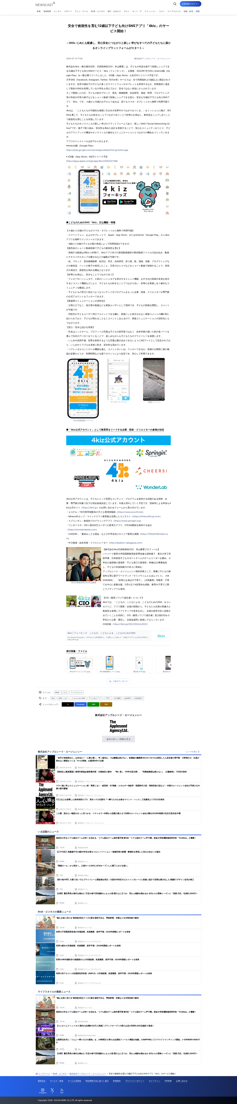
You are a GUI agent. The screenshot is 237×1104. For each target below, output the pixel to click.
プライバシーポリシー (134, 1081)
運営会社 (42, 1081)
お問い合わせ (181, 1081)
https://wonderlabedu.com (82, 529)
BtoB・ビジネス (98, 11)
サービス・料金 (56, 1081)
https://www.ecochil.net (130, 512)
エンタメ (57, 11)
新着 (39, 11)
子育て (108, 698)
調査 (198, 11)
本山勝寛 (117, 698)
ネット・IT (137, 11)
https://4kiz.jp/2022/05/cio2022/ (130, 624)
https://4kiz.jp (89, 507)
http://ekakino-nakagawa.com (125, 542)
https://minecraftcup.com (146, 516)
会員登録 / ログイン (190, 4)
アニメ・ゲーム (81, 11)
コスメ (162, 11)
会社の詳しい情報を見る (118, 739)
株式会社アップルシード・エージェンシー (152, 58)
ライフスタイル (174, 11)
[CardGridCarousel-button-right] (170, 665)
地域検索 (47, 11)
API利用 (168, 1081)
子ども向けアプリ (95, 698)
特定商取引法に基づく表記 (97, 1081)
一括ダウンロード (120, 681)
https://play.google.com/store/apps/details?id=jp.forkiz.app (97, 150)
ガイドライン (154, 1081)
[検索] (175, 4)
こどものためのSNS (77, 698)
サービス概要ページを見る (216, 1098)
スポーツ (68, 11)
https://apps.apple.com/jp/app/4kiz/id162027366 (92, 161)
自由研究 (127, 698)
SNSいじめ (62, 698)
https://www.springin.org (127, 520)
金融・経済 (188, 11)
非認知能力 (138, 698)
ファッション (150, 11)
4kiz (53, 698)
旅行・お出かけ (114, 11)
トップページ (44, 1073)
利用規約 (117, 1081)
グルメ (126, 11)
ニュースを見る (191, 752)
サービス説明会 (74, 1081)
